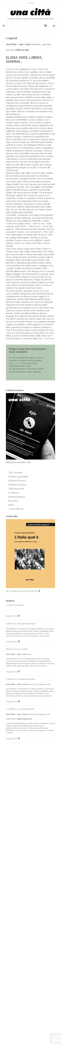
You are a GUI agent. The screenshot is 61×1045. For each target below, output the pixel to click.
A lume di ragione (15, 605)
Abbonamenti (15, 363)
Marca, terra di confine (17, 649)
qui (43, 357)
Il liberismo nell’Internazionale (20, 679)
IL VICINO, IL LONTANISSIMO (20, 709)
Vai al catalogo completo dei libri (22, 591)
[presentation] (3, 553)
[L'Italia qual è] (30, 553)
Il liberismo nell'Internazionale (21, 623)
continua (49, 338)
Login (31, 3)
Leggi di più (12, 616)
